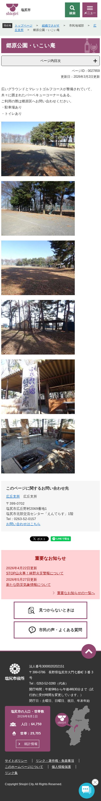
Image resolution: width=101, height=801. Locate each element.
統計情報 (31, 744)
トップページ (23, 25)
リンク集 (11, 773)
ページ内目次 (50, 61)
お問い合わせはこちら (23, 524)
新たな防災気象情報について (28, 585)
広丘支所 (13, 496)
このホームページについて (24, 767)
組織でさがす (51, 25)
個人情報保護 (61, 767)
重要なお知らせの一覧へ (76, 593)
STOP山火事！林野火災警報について (34, 573)
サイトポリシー (16, 760)
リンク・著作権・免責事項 (55, 760)
